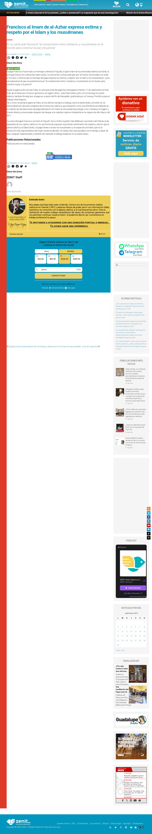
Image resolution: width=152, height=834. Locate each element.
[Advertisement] (58, 323)
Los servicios (95, 823)
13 (136, 631)
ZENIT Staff (37, 54)
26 (131, 640)
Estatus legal (115, 823)
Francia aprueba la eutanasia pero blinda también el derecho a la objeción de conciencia (131, 323)
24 (122, 640)
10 (122, 631)
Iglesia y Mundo (59, 5)
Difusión (105, 823)
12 (131, 631)
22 (144, 636)
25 (127, 640)
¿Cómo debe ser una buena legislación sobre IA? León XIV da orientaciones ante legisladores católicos (136, 412)
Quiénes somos (63, 823)
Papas (47, 54)
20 (136, 636)
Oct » (123, 650)
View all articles (14, 191)
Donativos (83, 5)
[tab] (123, 769)
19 (131, 636)
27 (136, 640)
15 (144, 631)
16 (118, 636)
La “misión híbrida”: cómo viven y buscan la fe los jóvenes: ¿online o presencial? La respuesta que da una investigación (131, 343)
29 (144, 640)
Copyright (127, 823)
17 (122, 636)
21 (140, 636)
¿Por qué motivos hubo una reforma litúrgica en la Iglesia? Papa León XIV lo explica (130, 306)
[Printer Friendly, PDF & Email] (13, 68)
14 (140, 631)
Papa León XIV (39, 5)
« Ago (118, 650)
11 (127, 631)
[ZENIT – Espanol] (19, 5)
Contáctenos (137, 823)
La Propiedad (82, 823)
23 (118, 640)
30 (118, 645)
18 (127, 636)
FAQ (73, 823)
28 (140, 640)
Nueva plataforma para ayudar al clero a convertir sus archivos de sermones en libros (136, 441)
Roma (49, 5)
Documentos (72, 5)
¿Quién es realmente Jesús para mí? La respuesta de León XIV (135, 427)
